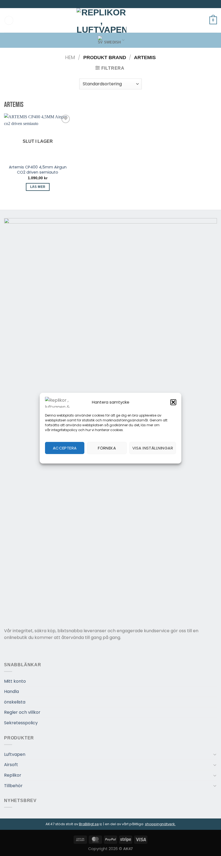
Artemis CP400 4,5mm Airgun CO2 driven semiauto (38, 170)
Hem (70, 57)
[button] (173, 402)
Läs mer (37, 186)
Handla (11, 691)
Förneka (107, 448)
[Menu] (9, 20)
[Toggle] (215, 754)
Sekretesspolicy (21, 723)
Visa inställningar (152, 448)
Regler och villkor (22, 712)
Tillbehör (13, 786)
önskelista (14, 702)
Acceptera (65, 448)
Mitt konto (15, 681)
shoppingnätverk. (160, 824)
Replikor (12, 775)
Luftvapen (14, 754)
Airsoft (11, 765)
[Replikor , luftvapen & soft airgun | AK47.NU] (101, 20)
